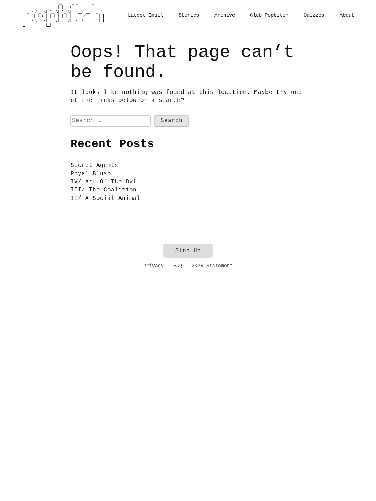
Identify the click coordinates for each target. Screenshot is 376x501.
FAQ (177, 265)
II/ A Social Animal (105, 198)
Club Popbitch (269, 15)
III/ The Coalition (103, 190)
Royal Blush (90, 174)
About (347, 15)
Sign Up (188, 251)
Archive (224, 15)
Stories (188, 15)
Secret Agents (94, 165)
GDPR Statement (212, 265)
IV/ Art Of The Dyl (103, 182)
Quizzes (314, 15)
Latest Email (145, 15)
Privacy (153, 265)
